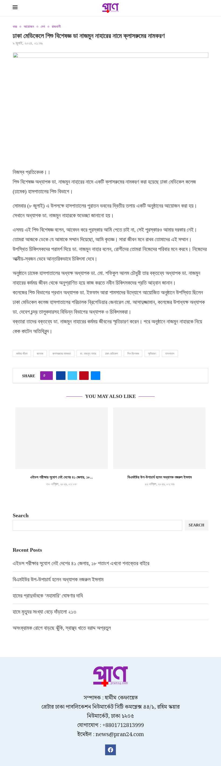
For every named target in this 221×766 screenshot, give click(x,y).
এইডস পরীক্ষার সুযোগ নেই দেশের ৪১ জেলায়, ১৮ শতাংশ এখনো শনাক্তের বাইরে (82, 563)
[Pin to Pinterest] (84, 375)
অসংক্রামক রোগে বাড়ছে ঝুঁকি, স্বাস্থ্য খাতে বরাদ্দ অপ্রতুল (62, 628)
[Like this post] (48, 375)
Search (21, 515)
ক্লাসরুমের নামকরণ (62, 353)
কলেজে (40, 353)
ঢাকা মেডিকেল (111, 353)
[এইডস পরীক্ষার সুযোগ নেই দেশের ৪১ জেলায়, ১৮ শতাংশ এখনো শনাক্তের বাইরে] (61, 438)
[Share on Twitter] (72, 375)
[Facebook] (110, 749)
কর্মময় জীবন (21, 353)
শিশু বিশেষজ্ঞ (133, 353)
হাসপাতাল (169, 353)
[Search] (205, 8)
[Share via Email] (95, 375)
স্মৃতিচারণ (152, 353)
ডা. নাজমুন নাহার (88, 353)
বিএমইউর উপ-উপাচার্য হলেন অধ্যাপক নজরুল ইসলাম (159, 477)
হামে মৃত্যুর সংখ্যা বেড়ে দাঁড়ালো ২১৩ (45, 612)
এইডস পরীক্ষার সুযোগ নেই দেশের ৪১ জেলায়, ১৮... (61, 477)
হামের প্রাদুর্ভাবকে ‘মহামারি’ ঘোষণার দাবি (48, 596)
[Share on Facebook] (60, 375)
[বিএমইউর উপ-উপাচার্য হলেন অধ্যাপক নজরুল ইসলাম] (159, 438)
